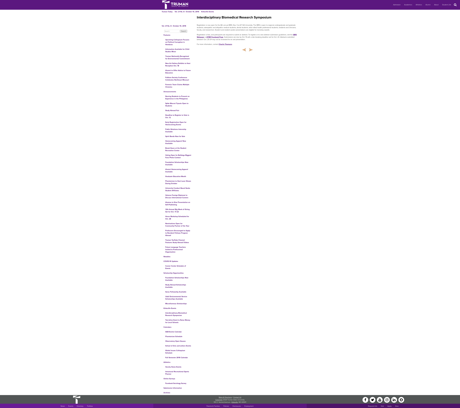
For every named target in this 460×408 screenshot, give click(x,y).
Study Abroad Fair (172, 110)
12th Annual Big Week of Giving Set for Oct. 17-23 (177, 210)
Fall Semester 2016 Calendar (176, 358)
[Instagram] (387, 400)
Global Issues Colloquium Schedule (175, 351)
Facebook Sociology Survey (175, 383)
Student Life (446, 5)
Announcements (170, 92)
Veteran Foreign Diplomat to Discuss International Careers (176, 196)
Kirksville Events (207, 12)
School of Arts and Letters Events (178, 346)
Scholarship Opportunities (174, 273)
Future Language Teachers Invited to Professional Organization (175, 249)
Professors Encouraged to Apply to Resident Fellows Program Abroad (177, 233)
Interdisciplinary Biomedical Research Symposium (176, 314)
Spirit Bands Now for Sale (175, 136)
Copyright (218, 400)
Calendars (167, 327)
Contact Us (237, 397)
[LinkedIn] (394, 400)
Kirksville (235, 402)
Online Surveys (169, 379)
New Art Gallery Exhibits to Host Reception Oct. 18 (177, 64)
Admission (397, 5)
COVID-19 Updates (171, 261)
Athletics (419, 5)
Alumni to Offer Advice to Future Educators (178, 71)
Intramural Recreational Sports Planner (177, 373)
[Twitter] (372, 400)
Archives (167, 393)
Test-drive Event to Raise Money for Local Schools (177, 321)
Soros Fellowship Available (175, 292)
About (436, 5)
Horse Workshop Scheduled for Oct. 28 (177, 217)
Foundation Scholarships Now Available (176, 163)
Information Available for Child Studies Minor (177, 50)
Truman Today (167, 12)
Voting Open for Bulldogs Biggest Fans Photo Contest (178, 156)
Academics (408, 5)
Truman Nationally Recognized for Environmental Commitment (177, 57)
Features (167, 35)
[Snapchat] (401, 400)
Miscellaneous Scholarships (176, 304)
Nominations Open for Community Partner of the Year (177, 225)
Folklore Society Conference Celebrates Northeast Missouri (177, 78)
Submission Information (173, 388)
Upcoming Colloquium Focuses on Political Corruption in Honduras (177, 42)
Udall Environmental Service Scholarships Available (176, 298)
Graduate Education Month (175, 176)
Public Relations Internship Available (175, 130)
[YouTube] (380, 400)
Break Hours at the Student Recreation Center (175, 149)
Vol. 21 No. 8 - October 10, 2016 (187, 12)
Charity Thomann (225, 44)
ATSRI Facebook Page (214, 37)
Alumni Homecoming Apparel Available (176, 170)
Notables (167, 257)
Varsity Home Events (173, 367)
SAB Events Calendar (173, 332)
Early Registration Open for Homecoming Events (175, 123)
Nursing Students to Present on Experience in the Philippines (177, 97)
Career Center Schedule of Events (175, 267)
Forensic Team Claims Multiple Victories (177, 86)
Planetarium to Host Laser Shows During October (178, 182)
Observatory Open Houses (175, 341)
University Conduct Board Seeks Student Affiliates (177, 189)
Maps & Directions (225, 397)
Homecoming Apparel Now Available (175, 142)
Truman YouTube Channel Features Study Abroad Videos (177, 241)
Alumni (428, 5)
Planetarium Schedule (173, 336)
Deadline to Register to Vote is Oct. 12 (177, 116)
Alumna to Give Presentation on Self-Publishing (177, 203)
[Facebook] (365, 400)
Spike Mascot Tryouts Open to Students (176, 104)
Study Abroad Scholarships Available (175, 286)
